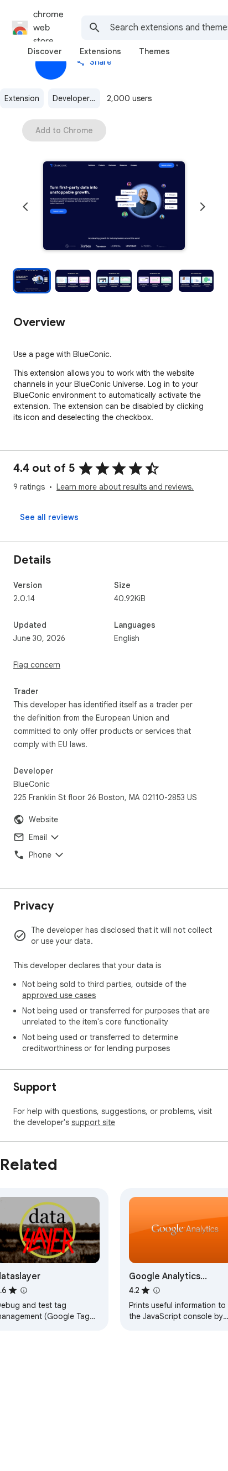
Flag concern (36, 665)
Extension (21, 98)
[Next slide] (202, 207)
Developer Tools (76, 98)
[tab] (45, 51)
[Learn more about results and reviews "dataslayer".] (24, 1290)
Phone (40, 855)
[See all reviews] (49, 517)
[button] (114, 206)
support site (93, 1122)
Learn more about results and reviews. (125, 487)
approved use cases (59, 995)
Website (43, 819)
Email (38, 837)
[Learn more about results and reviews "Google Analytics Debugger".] (156, 1290)
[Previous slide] (25, 207)
